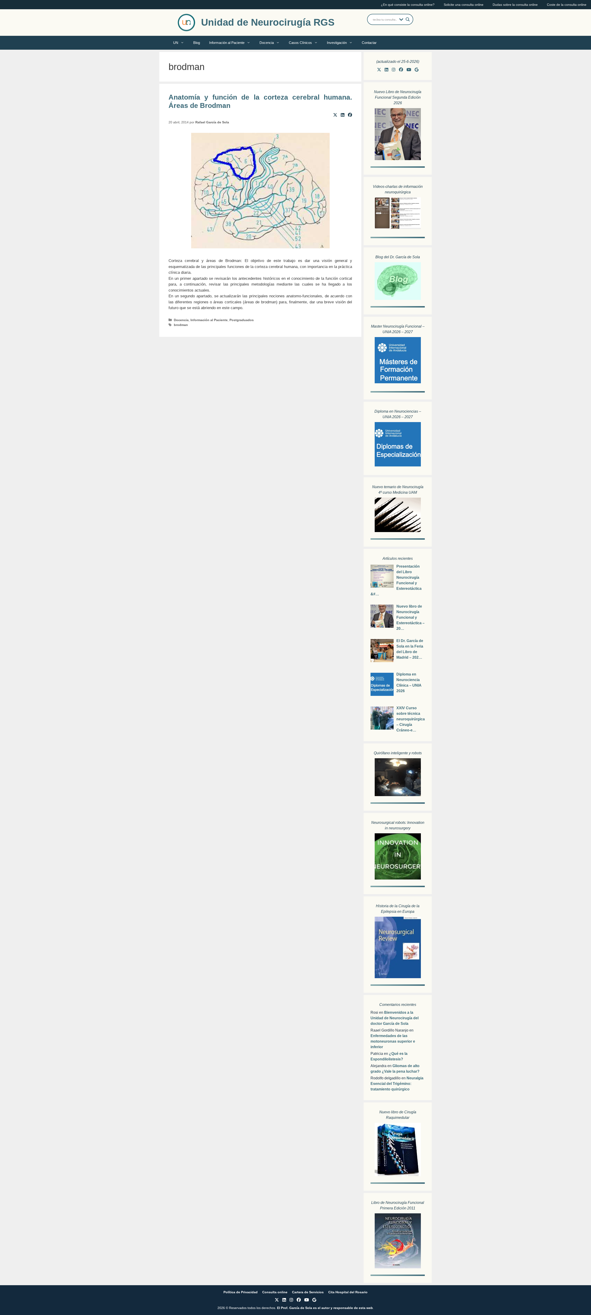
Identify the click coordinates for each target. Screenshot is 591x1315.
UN (175, 43)
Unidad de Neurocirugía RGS (268, 22)
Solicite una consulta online (463, 4)
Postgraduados (241, 320)
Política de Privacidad (240, 1292)
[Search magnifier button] (407, 19)
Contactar (369, 43)
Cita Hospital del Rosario (348, 1292)
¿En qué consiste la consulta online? (407, 4)
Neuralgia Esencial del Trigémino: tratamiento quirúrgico (397, 1083)
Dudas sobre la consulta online (515, 4)
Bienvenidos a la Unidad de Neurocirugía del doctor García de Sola (395, 1018)
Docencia (266, 43)
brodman (181, 325)
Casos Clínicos (300, 43)
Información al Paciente (226, 43)
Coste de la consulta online (566, 4)
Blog (196, 43)
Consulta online (274, 1292)
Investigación (337, 43)
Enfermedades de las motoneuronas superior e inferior (393, 1041)
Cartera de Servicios (308, 1292)
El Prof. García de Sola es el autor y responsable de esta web (324, 1308)
